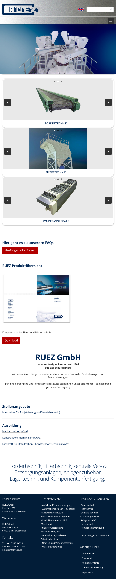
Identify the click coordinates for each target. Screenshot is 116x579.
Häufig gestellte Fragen (20, 250)
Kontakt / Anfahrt (90, 562)
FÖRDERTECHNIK (56, 123)
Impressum (87, 572)
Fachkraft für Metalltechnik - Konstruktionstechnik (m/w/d (35, 444)
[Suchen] (111, 9)
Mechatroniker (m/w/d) (15, 431)
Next (108, 102)
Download (11, 340)
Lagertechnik (87, 524)
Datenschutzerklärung (92, 567)
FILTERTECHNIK (56, 172)
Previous (7, 102)
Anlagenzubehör (89, 520)
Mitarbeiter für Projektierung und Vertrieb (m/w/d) (31, 412)
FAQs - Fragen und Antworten (95, 535)
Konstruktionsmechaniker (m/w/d (21, 437)
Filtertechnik (87, 508)
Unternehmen (88, 553)
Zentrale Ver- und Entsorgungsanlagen (90, 514)
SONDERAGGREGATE (55, 221)
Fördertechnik (87, 505)
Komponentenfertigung (92, 527)
